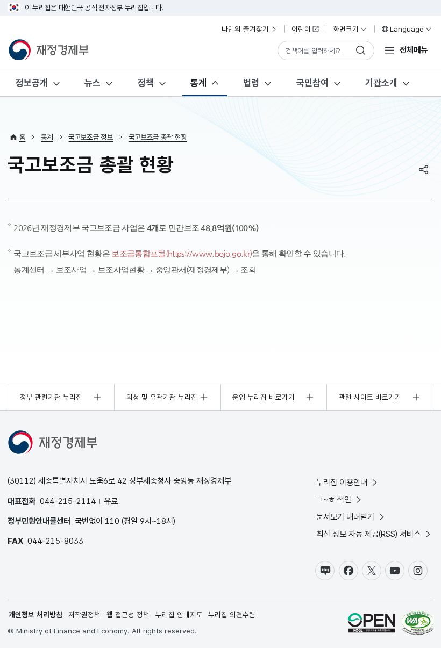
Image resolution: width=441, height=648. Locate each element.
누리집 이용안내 (341, 482)
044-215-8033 (55, 541)
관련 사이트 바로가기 (370, 397)
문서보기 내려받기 (345, 517)
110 (112, 521)
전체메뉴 (414, 50)
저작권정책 (84, 614)
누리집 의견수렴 (231, 614)
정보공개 (32, 82)
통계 (198, 82)
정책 (146, 82)
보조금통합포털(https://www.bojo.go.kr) (181, 253)
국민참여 (312, 82)
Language (407, 29)
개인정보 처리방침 (35, 614)
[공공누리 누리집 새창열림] (371, 624)
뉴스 (92, 82)
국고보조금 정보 (90, 137)
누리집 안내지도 (179, 614)
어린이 (301, 29)
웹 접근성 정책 (128, 614)
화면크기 (346, 29)
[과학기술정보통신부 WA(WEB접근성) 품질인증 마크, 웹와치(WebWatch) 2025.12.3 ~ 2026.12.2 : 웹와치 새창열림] (417, 624)
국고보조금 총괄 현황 (158, 137)
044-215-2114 (68, 501)
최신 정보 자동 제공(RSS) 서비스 (368, 534)
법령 (251, 82)
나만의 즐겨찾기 (245, 29)
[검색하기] (361, 50)
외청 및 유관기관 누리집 (161, 397)
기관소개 (381, 82)
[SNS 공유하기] (423, 169)
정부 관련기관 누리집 (51, 397)
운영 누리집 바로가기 (263, 397)
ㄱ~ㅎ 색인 (333, 499)
